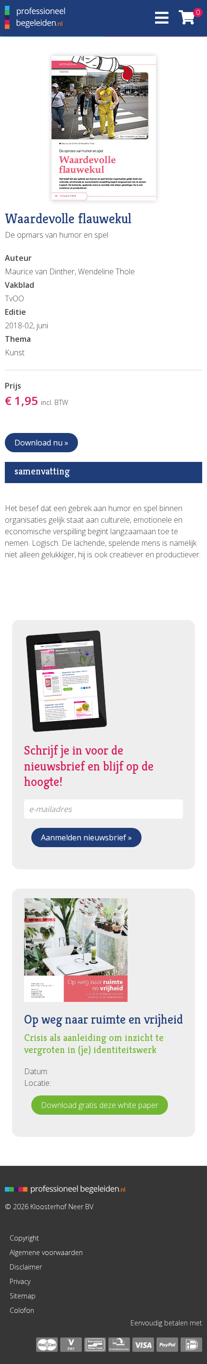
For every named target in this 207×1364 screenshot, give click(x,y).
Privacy (20, 1281)
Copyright (24, 1237)
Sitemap (23, 1295)
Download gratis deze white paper (99, 1105)
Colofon (22, 1310)
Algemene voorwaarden (46, 1252)
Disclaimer (26, 1266)
